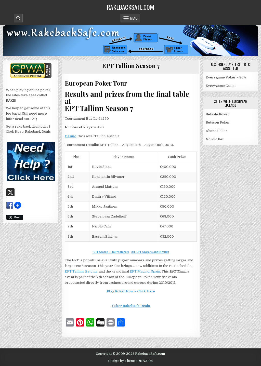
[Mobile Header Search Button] (18, 18)
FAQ (33, 119)
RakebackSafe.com (130, 6)
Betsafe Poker (217, 114)
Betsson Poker (218, 122)
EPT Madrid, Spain (145, 271)
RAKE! (11, 100)
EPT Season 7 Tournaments (111, 252)
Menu (133, 18)
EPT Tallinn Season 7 (131, 65)
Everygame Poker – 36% (226, 77)
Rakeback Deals (38, 131)
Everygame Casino (221, 86)
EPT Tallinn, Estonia (81, 271)
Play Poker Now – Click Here (131, 291)
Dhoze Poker (216, 131)
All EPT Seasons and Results (150, 252)
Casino (70, 136)
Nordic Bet (215, 139)
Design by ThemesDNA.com (130, 361)
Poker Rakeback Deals (131, 306)
